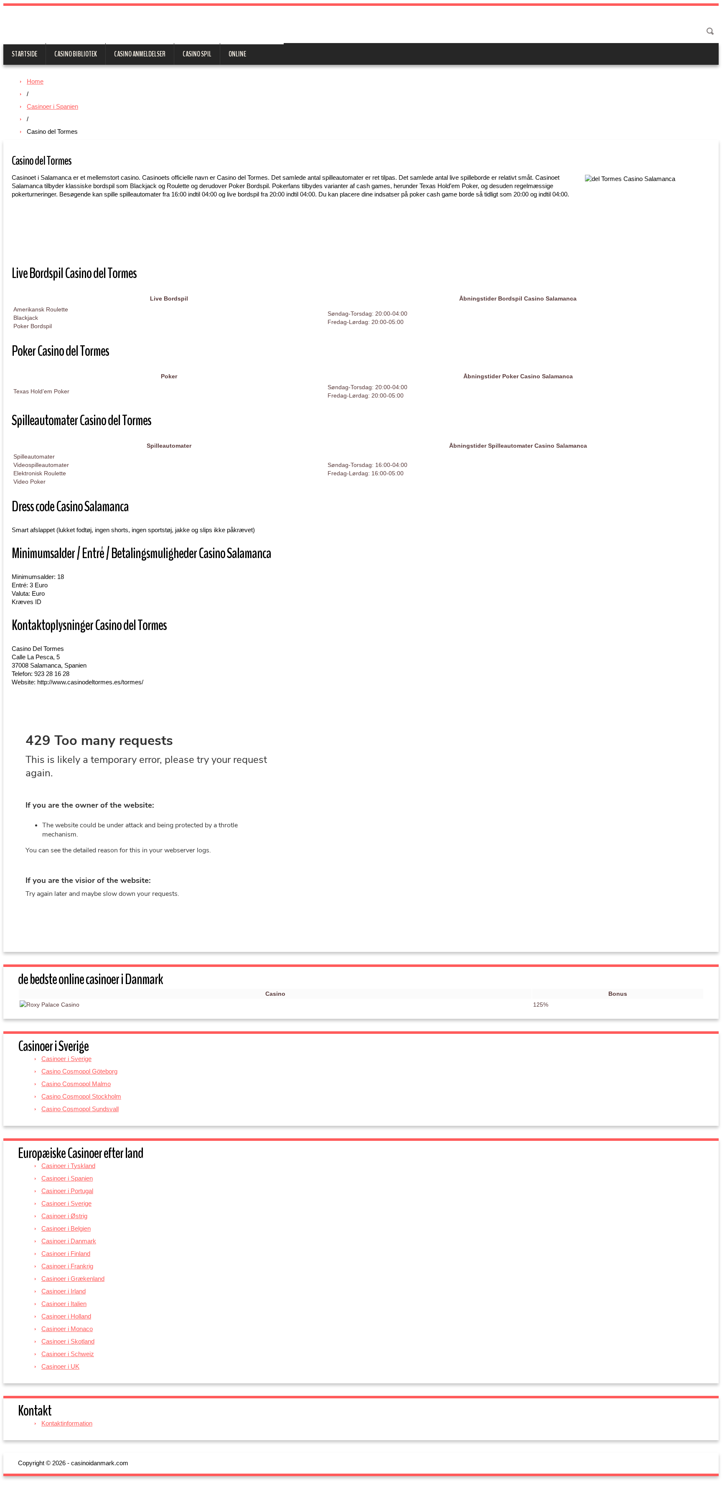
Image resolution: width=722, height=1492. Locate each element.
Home (35, 81)
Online (237, 54)
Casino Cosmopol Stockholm (81, 1096)
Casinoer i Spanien (52, 106)
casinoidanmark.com (143, 26)
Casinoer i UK (60, 1366)
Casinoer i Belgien (66, 1228)
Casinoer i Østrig (64, 1215)
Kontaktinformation (66, 1423)
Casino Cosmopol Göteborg (79, 1071)
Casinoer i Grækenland (72, 1278)
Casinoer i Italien (63, 1303)
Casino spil (197, 54)
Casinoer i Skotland (67, 1341)
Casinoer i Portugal (67, 1190)
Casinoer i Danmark (68, 1241)
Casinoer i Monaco (67, 1328)
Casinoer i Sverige (66, 1058)
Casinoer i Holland (66, 1316)
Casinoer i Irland (63, 1291)
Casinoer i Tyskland (68, 1165)
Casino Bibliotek (75, 54)
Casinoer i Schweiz (67, 1353)
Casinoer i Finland (65, 1253)
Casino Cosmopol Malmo (76, 1083)
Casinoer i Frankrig (67, 1266)
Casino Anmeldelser (139, 54)
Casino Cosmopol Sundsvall (80, 1108)
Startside (24, 54)
